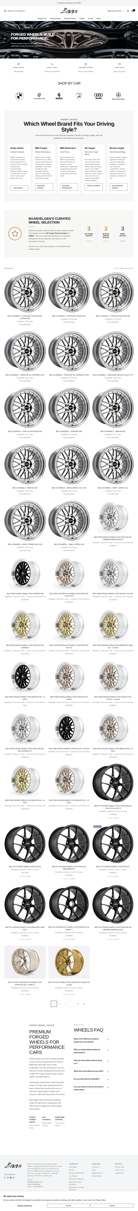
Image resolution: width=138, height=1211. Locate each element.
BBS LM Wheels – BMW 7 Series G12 (113, 488)
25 (78, 1003)
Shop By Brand (55, 18)
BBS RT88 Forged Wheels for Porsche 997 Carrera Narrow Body (113, 538)
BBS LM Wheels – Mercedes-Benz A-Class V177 (113, 375)
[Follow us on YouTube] (10, 1177)
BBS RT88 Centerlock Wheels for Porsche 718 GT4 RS (69, 595)
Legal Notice (119, 1173)
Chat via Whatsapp (33, 1184)
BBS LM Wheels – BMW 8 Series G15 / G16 (69, 488)
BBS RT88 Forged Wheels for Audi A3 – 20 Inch (69, 749)
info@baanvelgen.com (35, 1182)
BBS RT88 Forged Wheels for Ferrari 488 (25, 594)
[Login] (128, 11)
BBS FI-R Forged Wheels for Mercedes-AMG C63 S (25, 928)
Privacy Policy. (101, 1200)
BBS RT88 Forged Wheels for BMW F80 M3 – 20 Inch (113, 750)
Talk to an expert (119, 71)
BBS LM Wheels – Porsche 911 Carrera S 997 (25, 375)
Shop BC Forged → (93, 187)
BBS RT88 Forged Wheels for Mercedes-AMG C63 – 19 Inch (113, 646)
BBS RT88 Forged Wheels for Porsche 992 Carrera (25, 646)
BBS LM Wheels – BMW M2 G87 (25, 488)
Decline (112, 1206)
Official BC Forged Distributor (75, 1183)
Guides (82, 18)
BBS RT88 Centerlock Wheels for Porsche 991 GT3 (69, 646)
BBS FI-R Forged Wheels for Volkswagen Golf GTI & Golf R (113, 807)
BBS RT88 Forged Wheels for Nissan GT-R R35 (113, 594)
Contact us (95, 1167)
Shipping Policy (97, 1173)
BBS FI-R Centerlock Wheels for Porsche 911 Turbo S (69, 928)
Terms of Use (119, 1170)
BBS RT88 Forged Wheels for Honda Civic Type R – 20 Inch (113, 698)
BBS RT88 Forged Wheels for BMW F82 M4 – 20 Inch (25, 801)
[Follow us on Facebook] (4, 1177)
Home (6, 25)
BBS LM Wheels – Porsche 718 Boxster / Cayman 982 (24, 317)
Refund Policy (96, 1176)
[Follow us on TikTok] (13, 1177)
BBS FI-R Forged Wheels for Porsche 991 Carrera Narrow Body (113, 928)
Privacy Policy (119, 1167)
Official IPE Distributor (76, 1179)
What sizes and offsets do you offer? (89, 1071)
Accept (68, 1206)
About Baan (73, 1167)
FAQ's (94, 1170)
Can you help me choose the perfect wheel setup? (88, 1088)
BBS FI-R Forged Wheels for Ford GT (112, 867)
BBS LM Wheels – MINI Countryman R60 (25, 431)
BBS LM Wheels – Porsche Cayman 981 (69, 316)
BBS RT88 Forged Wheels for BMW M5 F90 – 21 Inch (25, 698)
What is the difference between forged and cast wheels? (86, 1040)
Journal (90, 18)
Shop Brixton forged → (117, 187)
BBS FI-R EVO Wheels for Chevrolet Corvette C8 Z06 (69, 983)
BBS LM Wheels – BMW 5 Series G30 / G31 (25, 544)
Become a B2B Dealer (76, 1173)
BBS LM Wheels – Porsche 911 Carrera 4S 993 (69, 375)
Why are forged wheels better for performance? (87, 1051)
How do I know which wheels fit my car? (88, 1062)
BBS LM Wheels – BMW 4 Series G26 (69, 544)
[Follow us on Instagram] (7, 1177)
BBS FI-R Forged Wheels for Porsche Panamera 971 (69, 868)
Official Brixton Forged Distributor (76, 1188)
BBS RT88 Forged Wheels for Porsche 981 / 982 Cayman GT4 (25, 750)
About (99, 18)
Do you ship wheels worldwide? (87, 1079)
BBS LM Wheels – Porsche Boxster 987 (113, 316)
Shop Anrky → (19, 188)
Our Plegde (73, 1176)
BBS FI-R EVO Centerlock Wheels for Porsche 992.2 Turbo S (25, 983)
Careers (71, 1170)
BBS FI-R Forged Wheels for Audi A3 (25, 867)
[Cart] (133, 11)
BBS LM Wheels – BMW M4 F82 (113, 431)
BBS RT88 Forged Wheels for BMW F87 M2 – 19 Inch (69, 801)
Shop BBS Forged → (41, 187)
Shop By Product (70, 18)
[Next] (84, 1004)
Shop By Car (41, 18)
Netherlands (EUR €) (114, 11)
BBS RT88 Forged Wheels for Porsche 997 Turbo (69, 698)
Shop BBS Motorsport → (68, 187)
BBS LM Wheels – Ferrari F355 (69, 431)
